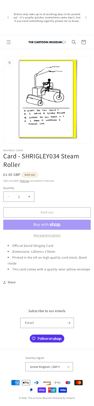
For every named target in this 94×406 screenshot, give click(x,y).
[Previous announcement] (8, 17)
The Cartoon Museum (40, 397)
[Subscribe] (69, 323)
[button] (9, 42)
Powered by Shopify (64, 397)
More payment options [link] (47, 235)
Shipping (24, 180)
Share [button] (12, 282)
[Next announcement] (86, 17)
